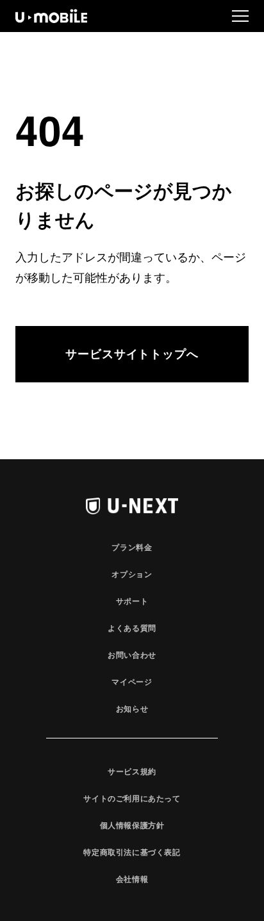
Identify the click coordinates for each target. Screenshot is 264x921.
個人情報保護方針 (132, 825)
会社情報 (132, 879)
